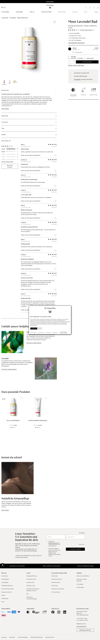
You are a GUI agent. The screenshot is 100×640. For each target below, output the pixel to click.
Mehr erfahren (5, 108)
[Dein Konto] (90, 8)
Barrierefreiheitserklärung (36, 637)
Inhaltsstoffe (4, 116)
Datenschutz (12, 637)
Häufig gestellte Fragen (32, 576)
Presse (2, 601)
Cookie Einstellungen (23, 637)
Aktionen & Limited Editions (83, 576)
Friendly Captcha (81, 544)
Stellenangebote (5, 579)
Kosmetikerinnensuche (56, 579)
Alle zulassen (34, 328)
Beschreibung (4, 90)
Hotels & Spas (54, 585)
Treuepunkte (77, 79)
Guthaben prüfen (30, 582)
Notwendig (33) (34, 332)
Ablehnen (39, 328)
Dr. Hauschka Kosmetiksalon (57, 588)
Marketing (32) (56, 332)
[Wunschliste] (94, 8)
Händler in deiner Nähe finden (76, 65)
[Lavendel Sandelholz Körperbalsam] (37, 406)
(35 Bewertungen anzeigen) (86, 30)
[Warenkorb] (97, 8)
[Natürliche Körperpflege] (17, 478)
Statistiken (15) (48, 332)
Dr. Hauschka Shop (55, 592)
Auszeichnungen (80, 587)
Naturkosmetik (56, 566)
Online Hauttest (50, 1)
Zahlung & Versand (31, 585)
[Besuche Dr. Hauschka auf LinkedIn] (64, 612)
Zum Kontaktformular (81, 626)
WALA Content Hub (49, 637)
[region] (29, 52)
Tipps (2, 128)
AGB (27, 593)
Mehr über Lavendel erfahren (9, 369)
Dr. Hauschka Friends (31, 579)
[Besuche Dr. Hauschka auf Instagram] (58, 612)
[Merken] (54, 21)
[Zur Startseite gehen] (50, 6)
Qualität (3, 134)
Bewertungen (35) (6, 140)
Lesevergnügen (80, 584)
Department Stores (55, 582)
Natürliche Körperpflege (15, 498)
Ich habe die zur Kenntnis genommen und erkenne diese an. (54, 543)
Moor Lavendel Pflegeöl (13, 420)
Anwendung (4, 122)
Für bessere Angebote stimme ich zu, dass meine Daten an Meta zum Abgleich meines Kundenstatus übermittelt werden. (54, 552)
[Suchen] (86, 8)
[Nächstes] (53, 48)
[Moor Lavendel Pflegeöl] (13, 406)
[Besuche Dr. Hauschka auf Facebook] (52, 612)
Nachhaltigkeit (4, 582)
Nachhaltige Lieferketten (7, 585)
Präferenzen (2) (41, 332)
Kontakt (3, 595)
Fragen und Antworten (6, 592)
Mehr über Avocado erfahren (33, 343)
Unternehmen (4, 576)
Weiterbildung (4, 598)
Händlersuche (54, 576)
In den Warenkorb (87, 62)
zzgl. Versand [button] (90, 58)
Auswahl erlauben (63, 332)
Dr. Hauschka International (7, 588)
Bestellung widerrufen (85, 630)
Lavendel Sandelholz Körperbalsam (37, 420)
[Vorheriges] (4, 48)
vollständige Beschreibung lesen (76, 43)
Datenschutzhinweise (53, 543)
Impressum (4, 637)
